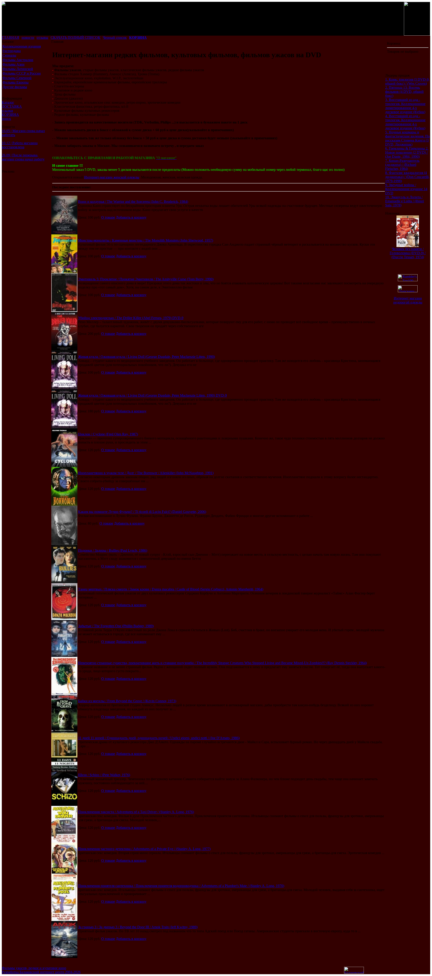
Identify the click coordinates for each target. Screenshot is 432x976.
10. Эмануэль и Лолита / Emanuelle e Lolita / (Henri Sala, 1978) (404, 201)
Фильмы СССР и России (21, 73)
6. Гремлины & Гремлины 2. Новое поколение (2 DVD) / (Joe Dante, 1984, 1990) (406, 152)
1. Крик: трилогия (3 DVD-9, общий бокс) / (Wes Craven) (407, 81)
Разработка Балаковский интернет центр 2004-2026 (41, 972)
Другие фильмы (14, 87)
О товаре (108, 217)
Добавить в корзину (131, 217)
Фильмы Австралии (17, 60)
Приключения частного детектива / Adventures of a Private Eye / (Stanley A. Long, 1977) (144, 849)
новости (28, 37)
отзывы (42, 37)
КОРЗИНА (10, 115)
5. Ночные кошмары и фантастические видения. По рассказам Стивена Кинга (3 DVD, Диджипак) (407, 138)
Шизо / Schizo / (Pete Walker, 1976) (104, 775)
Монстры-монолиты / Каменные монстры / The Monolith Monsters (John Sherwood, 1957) (145, 240)
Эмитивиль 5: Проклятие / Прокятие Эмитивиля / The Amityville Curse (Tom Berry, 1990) (146, 279)
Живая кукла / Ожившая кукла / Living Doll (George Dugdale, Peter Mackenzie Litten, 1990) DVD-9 (152, 395)
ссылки (7, 110)
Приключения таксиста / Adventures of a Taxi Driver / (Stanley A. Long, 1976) (136, 812)
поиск (6, 119)
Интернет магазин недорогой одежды (407, 300)
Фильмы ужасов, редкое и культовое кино (34, 968)
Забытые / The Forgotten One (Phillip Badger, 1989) (116, 626)
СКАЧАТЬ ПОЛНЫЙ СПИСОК (75, 37)
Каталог (8, 102)
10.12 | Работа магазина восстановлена (20, 145)
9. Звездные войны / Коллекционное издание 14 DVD (406, 189)
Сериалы (9, 55)
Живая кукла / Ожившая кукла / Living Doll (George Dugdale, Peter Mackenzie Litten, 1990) (146, 357)
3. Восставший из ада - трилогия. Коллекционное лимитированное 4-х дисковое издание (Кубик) (405, 106)
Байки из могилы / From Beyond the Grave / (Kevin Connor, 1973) (127, 701)
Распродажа (11, 51)
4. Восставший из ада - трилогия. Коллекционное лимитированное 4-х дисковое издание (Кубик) (405, 122)
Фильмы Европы (15, 82)
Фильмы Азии (13, 64)
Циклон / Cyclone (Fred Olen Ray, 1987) (108, 434)
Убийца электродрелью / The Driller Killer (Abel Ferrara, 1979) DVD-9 (130, 318)
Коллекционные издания (21, 46)
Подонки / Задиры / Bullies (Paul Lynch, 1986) (112, 550)
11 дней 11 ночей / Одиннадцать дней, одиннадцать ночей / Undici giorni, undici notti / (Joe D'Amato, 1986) (159, 738)
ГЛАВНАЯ (10, 37)
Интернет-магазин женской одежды (111, 177)
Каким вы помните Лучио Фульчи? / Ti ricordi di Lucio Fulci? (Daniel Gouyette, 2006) (142, 512)
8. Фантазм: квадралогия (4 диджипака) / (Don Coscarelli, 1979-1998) (407, 177)
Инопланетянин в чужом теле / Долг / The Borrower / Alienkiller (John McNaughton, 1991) (146, 473)
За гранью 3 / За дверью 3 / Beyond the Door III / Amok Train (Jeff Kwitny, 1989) (138, 927)
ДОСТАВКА (12, 106)
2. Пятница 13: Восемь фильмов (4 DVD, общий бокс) (404, 92)
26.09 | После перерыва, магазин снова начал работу (23, 157)
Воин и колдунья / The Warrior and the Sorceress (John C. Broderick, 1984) (133, 201)
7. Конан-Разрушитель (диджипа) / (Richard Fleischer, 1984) (402, 165)
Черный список (115, 37)
